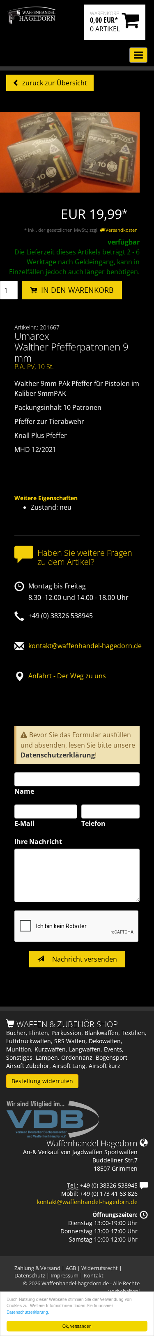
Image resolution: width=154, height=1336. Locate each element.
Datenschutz (29, 1275)
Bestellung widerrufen (42, 1081)
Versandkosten (121, 230)
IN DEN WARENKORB (75, 290)
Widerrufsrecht (99, 1268)
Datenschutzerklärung (58, 755)
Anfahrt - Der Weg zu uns (67, 675)
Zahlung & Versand (37, 1268)
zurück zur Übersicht (54, 82)
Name (24, 791)
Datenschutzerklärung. (28, 1312)
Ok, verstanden (77, 1326)
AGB (71, 1268)
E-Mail (24, 823)
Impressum (64, 1275)
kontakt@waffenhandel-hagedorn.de (85, 645)
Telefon (93, 823)
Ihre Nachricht (38, 841)
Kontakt (93, 1275)
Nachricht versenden (84, 959)
